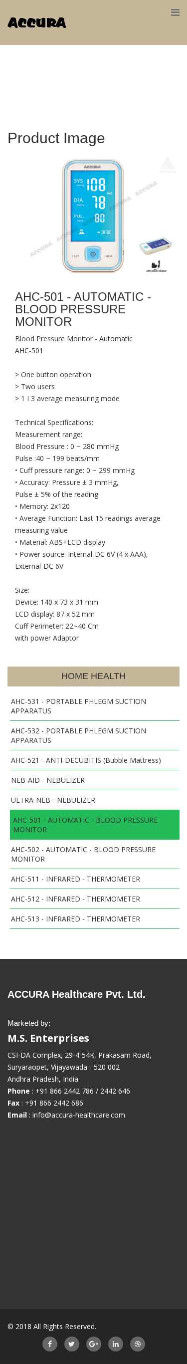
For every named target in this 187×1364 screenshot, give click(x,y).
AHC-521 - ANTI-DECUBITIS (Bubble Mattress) (86, 760)
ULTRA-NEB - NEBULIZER (53, 800)
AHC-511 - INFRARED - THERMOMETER (75, 879)
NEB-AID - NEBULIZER (48, 780)
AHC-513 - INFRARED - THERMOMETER (75, 918)
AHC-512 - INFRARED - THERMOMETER (75, 899)
